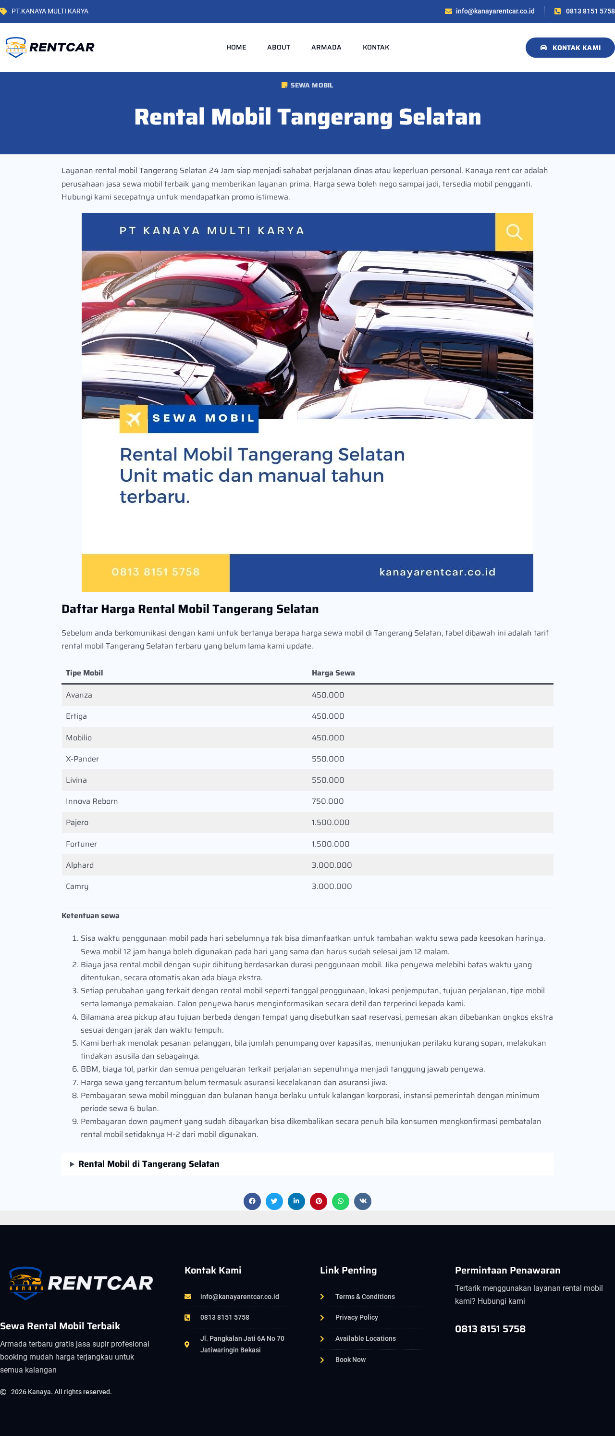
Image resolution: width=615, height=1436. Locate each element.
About (278, 47)
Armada (326, 47)
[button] (252, 1201)
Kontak (376, 47)
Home (236, 47)
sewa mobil (312, 85)
